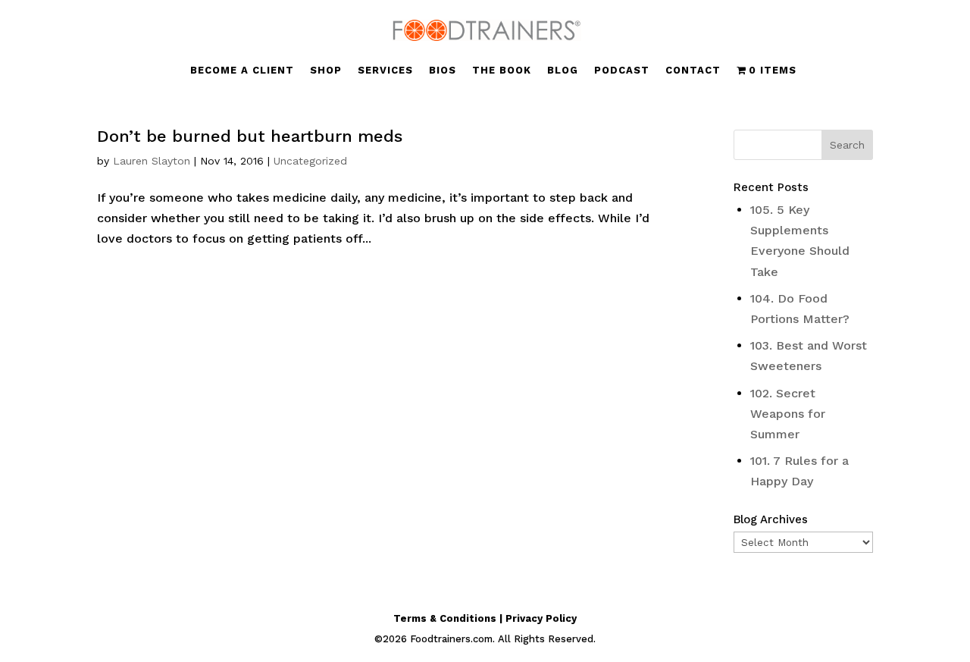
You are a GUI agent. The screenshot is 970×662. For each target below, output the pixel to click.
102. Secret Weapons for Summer (787, 413)
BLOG (562, 70)
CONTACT (693, 70)
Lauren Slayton (151, 161)
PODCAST (621, 70)
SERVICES (385, 70)
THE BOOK (501, 70)
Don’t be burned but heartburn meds (249, 136)
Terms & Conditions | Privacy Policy (485, 618)
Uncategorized (310, 161)
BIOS (442, 70)
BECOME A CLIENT (242, 70)
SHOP (326, 70)
